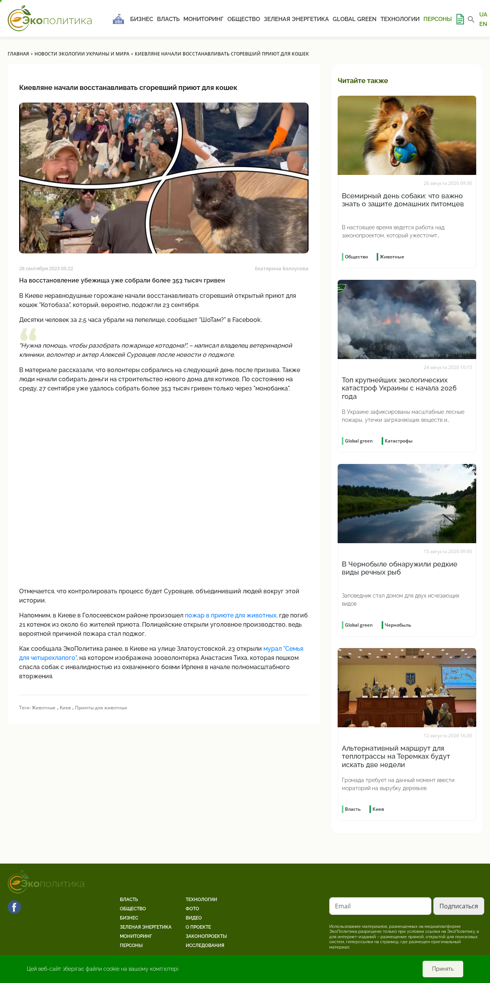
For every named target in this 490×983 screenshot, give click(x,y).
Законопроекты (206, 936)
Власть (168, 19)
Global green (355, 19)
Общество (243, 19)
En (483, 23)
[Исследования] (460, 19)
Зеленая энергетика (296, 19)
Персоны (437, 19)
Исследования (205, 945)
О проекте (198, 927)
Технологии (400, 19)
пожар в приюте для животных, (231, 615)
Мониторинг (203, 19)
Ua (483, 14)
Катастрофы (399, 441)
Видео (194, 918)
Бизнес (141, 19)
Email (343, 906)
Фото (192, 908)
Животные (44, 707)
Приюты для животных (101, 707)
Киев (65, 707)
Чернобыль (398, 625)
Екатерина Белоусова (282, 268)
